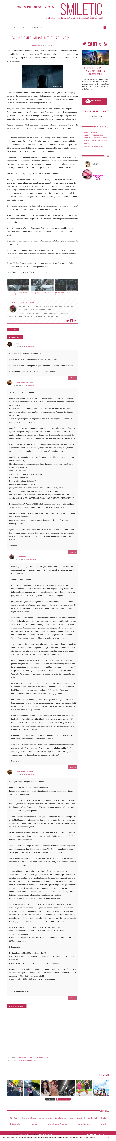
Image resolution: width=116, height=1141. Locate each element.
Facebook (71, 320)
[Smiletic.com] (58, 13)
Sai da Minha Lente (84, 1124)
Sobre (18, 6)
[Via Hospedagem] (98, 179)
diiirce (72, 1117)
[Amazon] (91, 168)
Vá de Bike (103, 1124)
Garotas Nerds (92, 1117)
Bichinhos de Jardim (45, 1117)
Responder (73, 378)
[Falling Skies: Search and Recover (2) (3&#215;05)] (18, 285)
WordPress (42, 1134)
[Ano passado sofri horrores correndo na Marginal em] (101, 1088)
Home (14, 28)
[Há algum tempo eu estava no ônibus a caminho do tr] (15, 1088)
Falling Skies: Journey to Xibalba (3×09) (41, 293)
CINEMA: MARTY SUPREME (93, 135)
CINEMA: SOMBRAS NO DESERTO (95, 138)
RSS (105, 45)
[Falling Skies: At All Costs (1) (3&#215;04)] (66, 285)
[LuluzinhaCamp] (87, 179)
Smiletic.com (24, 1134)
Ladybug (34, 1124)
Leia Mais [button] (92, 1137)
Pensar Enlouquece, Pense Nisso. (57, 1124)
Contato (27, 6)
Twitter (67, 320)
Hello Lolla (104, 1117)
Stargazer (50, 1134)
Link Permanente (29, 346)
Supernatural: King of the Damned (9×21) (33, 1057)
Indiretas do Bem (15, 1124)
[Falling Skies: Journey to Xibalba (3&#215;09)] (42, 285)
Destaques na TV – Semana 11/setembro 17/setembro (95, 71)
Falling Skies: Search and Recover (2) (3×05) (17, 293)
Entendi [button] (110, 1138)
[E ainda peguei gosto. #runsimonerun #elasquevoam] (66, 1088)
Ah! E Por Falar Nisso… (29, 1117)
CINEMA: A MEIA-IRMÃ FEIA (94, 146)
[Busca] (105, 27)
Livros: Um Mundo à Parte (27, 1061)
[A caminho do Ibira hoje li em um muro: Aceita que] (84, 1088)
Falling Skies (13, 329)
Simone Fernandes (29, 302)
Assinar (75, 320)
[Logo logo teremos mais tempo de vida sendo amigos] (49, 1088)
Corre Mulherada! (60, 1117)
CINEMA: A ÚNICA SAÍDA (92, 132)
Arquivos (49, 6)
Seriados (38, 6)
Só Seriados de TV (37, 28)
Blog (24, 28)
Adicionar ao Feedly (96, 101)
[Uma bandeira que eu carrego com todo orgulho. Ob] (32, 1088)
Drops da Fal (81, 1117)
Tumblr (100, 45)
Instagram (90, 45)
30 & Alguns (14, 1117)
